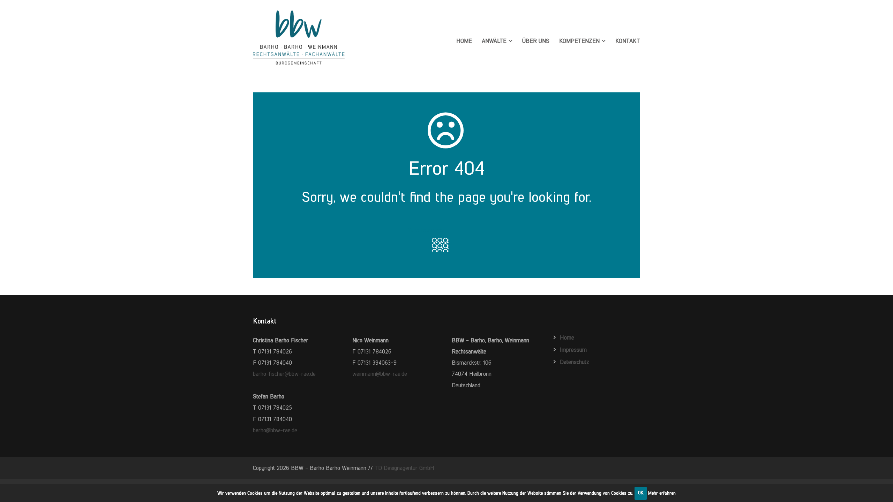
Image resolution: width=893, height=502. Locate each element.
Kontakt (627, 40)
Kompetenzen (579, 40)
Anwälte (494, 40)
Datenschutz (574, 361)
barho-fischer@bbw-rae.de (284, 373)
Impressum (573, 349)
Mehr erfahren (662, 492)
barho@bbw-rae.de (275, 430)
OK (641, 492)
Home (464, 40)
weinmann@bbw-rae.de (379, 373)
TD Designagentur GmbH (404, 467)
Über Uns (535, 40)
